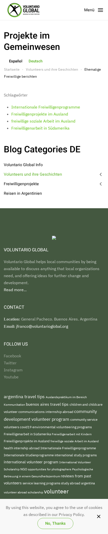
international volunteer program (31, 461)
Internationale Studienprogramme (29, 455)
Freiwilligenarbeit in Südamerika (40, 128)
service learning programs (42, 483)
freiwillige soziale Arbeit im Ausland (43, 121)
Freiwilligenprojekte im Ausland (39, 114)
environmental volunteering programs (62, 426)
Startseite (12, 69)
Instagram (13, 369)
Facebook (12, 355)
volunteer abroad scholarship (24, 492)
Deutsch (35, 61)
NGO (24, 469)
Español (15, 61)
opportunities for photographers (50, 469)
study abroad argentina (78, 483)
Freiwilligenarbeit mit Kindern (72, 434)
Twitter (10, 362)
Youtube (11, 376)
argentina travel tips (25, 396)
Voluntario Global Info (23, 165)
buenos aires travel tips (48, 404)
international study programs (76, 455)
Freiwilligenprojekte (21, 184)
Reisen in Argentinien (23, 193)
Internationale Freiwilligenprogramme (45, 107)
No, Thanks (55, 523)
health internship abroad (22, 448)
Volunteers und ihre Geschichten (33, 174)
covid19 (26, 427)
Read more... (15, 289)
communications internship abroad (46, 411)
